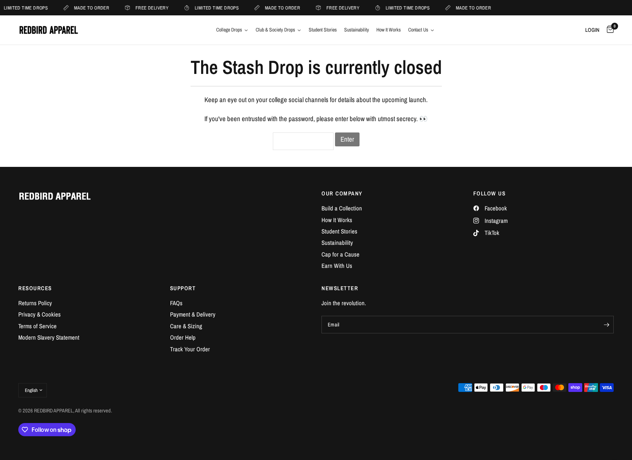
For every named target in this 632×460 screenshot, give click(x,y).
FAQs (176, 303)
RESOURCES (35, 288)
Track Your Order (190, 349)
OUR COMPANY (341, 193)
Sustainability (337, 243)
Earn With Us (336, 266)
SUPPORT (183, 288)
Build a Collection (341, 208)
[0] (608, 30)
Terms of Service (37, 326)
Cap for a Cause (340, 254)
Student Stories (339, 231)
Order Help (183, 337)
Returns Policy (35, 303)
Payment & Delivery (192, 314)
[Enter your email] (606, 324)
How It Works (336, 220)
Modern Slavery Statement (48, 337)
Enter (347, 139)
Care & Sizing (186, 326)
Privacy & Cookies (39, 314)
